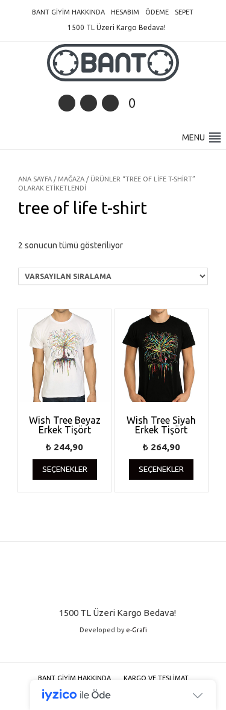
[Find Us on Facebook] (88, 103)
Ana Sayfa (35, 179)
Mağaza (71, 179)
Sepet (184, 12)
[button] (193, 137)
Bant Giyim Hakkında (68, 12)
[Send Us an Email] (66, 103)
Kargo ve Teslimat (156, 678)
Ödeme (157, 12)
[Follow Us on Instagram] (110, 103)
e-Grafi (136, 629)
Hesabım (125, 12)
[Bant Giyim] (113, 62)
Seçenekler (64, 469)
